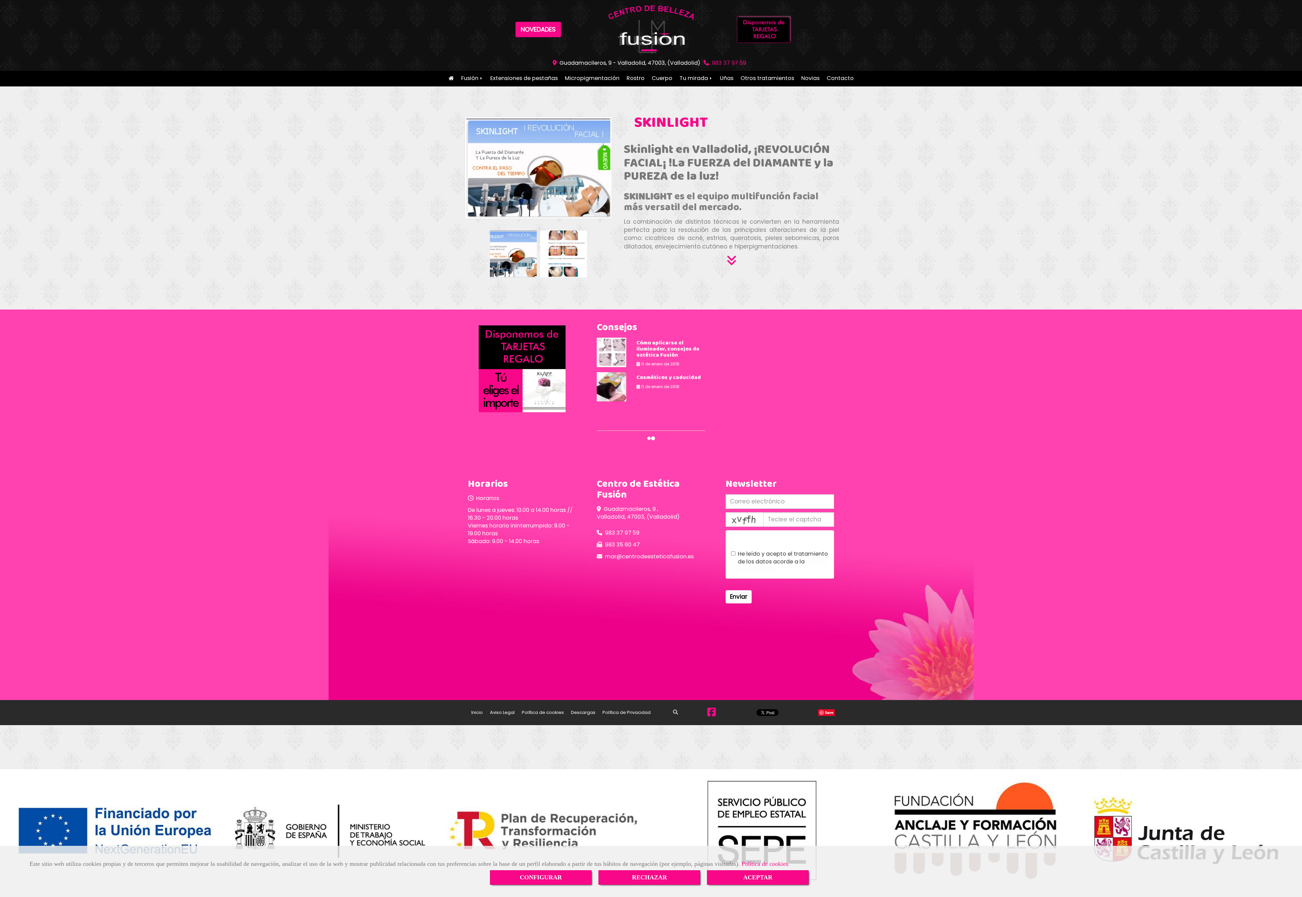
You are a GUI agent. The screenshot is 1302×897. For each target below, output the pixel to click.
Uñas (726, 78)
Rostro (636, 78)
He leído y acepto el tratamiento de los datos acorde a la (783, 561)
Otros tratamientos (767, 78)
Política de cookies (765, 863)
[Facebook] (711, 714)
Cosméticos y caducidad (668, 377)
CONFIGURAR (541, 877)
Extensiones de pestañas (524, 78)
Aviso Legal (502, 712)
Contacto (840, 78)
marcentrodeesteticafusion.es (649, 556)
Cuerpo (662, 78)
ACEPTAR (757, 877)
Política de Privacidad (627, 712)
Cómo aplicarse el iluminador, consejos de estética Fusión (667, 349)
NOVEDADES (538, 29)
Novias (810, 78)
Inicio (451, 78)
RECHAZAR (649, 877)
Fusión (470, 78)
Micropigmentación (592, 78)
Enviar (738, 597)
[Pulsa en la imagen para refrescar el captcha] (744, 519)
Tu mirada (694, 78)
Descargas (583, 712)
